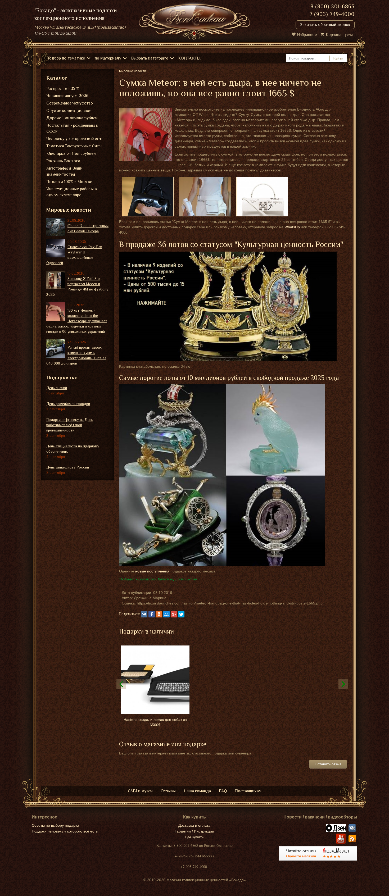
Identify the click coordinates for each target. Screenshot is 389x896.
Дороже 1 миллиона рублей (72, 118)
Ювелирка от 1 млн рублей (71, 153)
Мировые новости (68, 210)
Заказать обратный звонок (325, 24)
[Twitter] (181, 614)
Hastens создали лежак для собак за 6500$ (155, 722)
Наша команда (197, 791)
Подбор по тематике (65, 58)
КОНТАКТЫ (189, 58)
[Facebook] (151, 614)
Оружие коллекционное (68, 110)
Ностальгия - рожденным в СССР (72, 128)
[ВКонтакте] (144, 614)
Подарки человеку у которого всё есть (65, 831)
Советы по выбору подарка (55, 825)
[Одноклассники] (159, 614)
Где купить (194, 837)
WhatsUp (292, 227)
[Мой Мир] (166, 614)
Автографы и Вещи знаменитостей (64, 171)
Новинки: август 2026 (67, 95)
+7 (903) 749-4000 (331, 14)
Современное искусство (69, 103)
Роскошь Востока (63, 160)
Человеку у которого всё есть (74, 138)
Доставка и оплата (194, 825)
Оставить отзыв (328, 764)
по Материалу (108, 58)
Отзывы (168, 791)
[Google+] (174, 614)
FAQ (223, 791)
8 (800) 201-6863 (332, 6)
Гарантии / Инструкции (194, 831)
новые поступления (152, 571)
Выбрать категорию (149, 58)
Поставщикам (248, 791)
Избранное (307, 34)
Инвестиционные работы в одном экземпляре (71, 192)
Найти (338, 58)
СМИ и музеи (140, 791)
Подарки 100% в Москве (69, 181)
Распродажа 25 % (62, 88)
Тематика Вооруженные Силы (74, 146)
